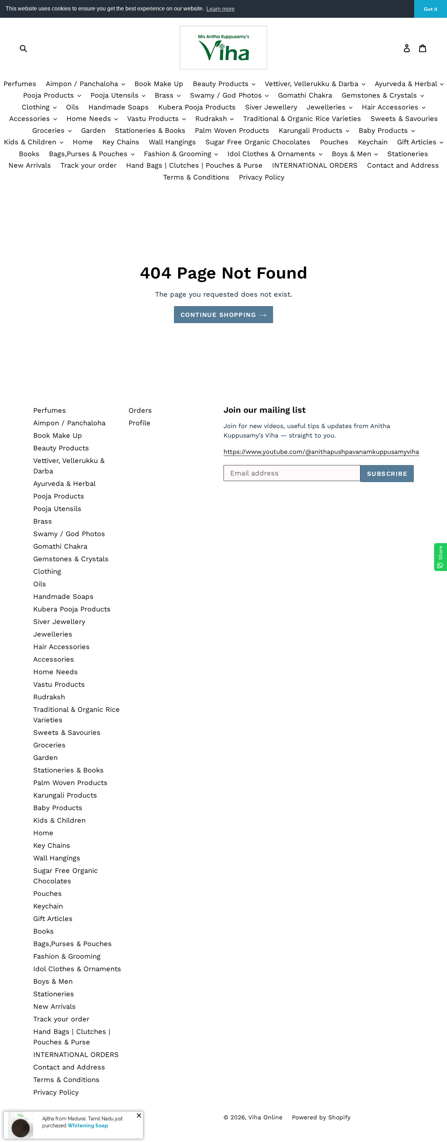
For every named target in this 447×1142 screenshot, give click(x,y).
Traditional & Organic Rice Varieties (302, 118)
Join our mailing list (265, 410)
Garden (93, 130)
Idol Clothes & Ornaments (272, 154)
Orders (140, 410)
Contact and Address (403, 165)
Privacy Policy (261, 177)
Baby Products (384, 130)
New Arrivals (29, 165)
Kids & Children (31, 142)
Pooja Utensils (115, 95)
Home (83, 142)
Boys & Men (353, 154)
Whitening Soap (88, 1125)
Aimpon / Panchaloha (83, 83)
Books (29, 154)
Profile (140, 423)
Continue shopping (218, 314)
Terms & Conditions (196, 177)
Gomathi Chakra (305, 95)
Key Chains (120, 142)
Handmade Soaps (118, 107)
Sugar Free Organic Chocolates (257, 142)
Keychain (373, 142)
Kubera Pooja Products (197, 107)
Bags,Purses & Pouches (89, 154)
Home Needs (89, 118)
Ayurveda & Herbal (64, 483)
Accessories (30, 118)
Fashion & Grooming (179, 154)
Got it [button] (430, 9)
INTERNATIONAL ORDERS (315, 165)
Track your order (88, 165)
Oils (72, 107)
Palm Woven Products (232, 130)
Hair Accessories (391, 107)
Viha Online (265, 1117)
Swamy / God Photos (227, 95)
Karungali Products (312, 130)
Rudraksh (212, 118)
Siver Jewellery (271, 107)
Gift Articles (418, 142)
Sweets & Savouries (404, 118)
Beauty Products (222, 83)
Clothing (37, 107)
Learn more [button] (220, 9)
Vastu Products (154, 118)
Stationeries (407, 154)
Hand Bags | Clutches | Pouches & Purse (194, 165)
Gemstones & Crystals (380, 95)
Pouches (334, 142)
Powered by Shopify (321, 1117)
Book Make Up (158, 83)
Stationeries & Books (150, 130)
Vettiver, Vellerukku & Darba (313, 83)
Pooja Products (49, 95)
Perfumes (19, 83)
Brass (165, 95)
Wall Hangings (172, 142)
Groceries (49, 130)
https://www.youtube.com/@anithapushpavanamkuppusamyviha (321, 451)
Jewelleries (327, 107)
